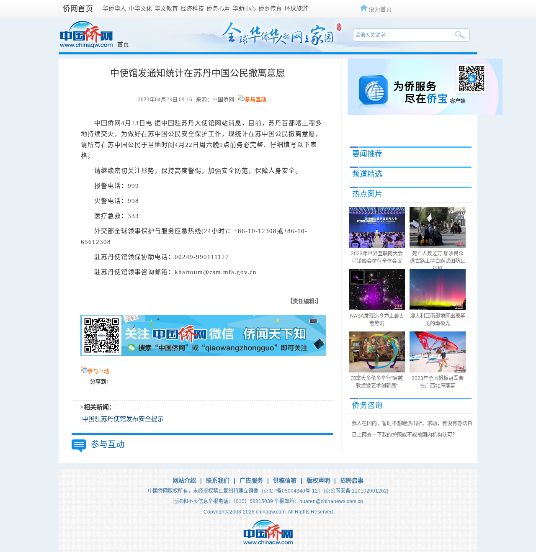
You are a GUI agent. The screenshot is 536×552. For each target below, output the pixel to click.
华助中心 (244, 8)
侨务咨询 (367, 405)
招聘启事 (351, 480)
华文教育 (166, 8)
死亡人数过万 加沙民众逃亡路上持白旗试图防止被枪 (437, 261)
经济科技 (192, 8)
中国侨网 (223, 99)
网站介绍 (184, 480)
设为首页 (380, 9)
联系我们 (217, 480)
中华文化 (140, 8)
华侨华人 (114, 8)
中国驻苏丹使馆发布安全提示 (123, 419)
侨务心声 (218, 8)
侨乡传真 (270, 8)
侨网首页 (78, 9)
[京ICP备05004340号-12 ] (291, 491)
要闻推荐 (367, 154)
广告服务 (251, 480)
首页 (123, 44)
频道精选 (367, 174)
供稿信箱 (284, 480)
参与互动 (255, 99)
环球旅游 (296, 8)
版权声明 (318, 480)
